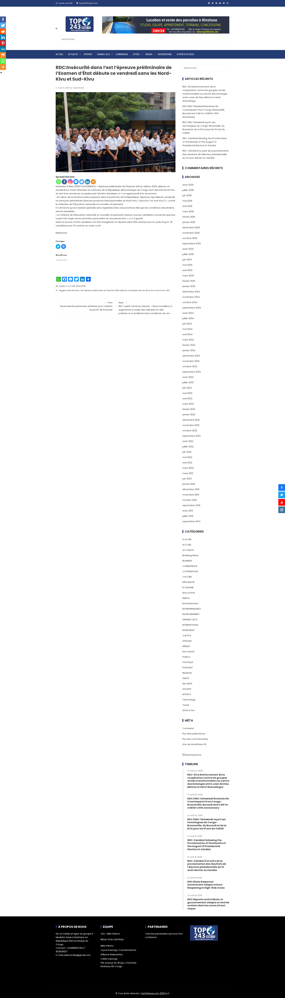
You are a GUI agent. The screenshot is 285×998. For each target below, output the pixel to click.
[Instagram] (70, 181)
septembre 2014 (191, 521)
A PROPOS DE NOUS (185, 54)
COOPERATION (190, 571)
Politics (186, 656)
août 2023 (187, 377)
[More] (93, 181)
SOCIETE (186, 688)
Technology (188, 699)
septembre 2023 (191, 371)
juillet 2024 (188, 318)
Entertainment (190, 603)
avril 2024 (187, 334)
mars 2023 (188, 403)
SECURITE (187, 683)
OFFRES (136, 54)
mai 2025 (187, 264)
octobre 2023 (189, 366)
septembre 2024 (191, 307)
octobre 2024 (189, 302)
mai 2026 (187, 200)
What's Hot (188, 710)
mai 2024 (187, 329)
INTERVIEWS (188, 630)
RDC (168, 290)
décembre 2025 (191, 227)
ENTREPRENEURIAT (191, 608)
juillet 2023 (188, 382)
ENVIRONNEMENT (191, 614)
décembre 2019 (190, 489)
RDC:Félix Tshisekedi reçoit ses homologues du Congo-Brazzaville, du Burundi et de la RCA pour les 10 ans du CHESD (206, 824)
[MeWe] (3, 49)
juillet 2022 (188, 446)
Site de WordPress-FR (194, 744)
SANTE (185, 678)
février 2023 (188, 409)
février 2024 (188, 345)
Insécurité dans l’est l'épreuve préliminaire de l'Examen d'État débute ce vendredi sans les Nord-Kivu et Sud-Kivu (116, 290)
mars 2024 (188, 339)
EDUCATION (81, 286)
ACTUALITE (73, 54)
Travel (185, 704)
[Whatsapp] (58, 181)
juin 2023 (187, 387)
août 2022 (187, 441)
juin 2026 (187, 195)
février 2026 (188, 216)
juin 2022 (186, 451)
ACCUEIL (59, 54)
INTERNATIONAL (165, 54)
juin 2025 (187, 259)
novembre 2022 (190, 425)
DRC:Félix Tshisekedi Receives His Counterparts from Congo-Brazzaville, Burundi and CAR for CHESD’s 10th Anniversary (208, 803)
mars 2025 (188, 275)
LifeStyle (187, 640)
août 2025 (188, 248)
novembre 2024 (191, 296)
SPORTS (186, 694)
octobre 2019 (189, 500)
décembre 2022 (191, 419)
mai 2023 (187, 393)
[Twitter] (81, 181)
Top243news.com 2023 (153, 993)
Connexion (188, 728)
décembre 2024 (191, 291)
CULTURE (187, 576)
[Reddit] (3, 31)
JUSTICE (186, 635)
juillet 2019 (187, 516)
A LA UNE (71, 286)
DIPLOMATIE (188, 582)
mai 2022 (187, 457)
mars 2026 (188, 211)
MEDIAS (148, 54)
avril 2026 (187, 206)
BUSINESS (187, 560)
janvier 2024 (188, 350)
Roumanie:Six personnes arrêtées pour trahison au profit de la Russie (86, 306)
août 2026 (187, 184)
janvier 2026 (188, 222)
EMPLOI (186, 598)
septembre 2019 (191, 505)
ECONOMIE (188, 587)
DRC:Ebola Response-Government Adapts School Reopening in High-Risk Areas (206, 885)
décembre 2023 (191, 355)
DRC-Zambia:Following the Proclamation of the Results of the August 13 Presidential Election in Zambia (204, 142)
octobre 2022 (189, 430)
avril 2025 (187, 270)
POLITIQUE (187, 662)
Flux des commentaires (195, 738)
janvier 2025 (188, 286)
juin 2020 (187, 478)
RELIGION (187, 672)
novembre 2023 (191, 361)
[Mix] (3, 55)
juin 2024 (187, 323)
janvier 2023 (188, 414)
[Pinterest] (3, 43)
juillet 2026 (188, 190)
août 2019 (187, 510)
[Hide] (1, 73)
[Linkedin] (87, 181)
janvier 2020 (188, 483)
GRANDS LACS (103, 54)
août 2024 (188, 313)
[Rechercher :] (144, 39)
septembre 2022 (191, 435)
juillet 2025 (188, 254)
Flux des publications (193, 733)
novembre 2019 (190, 494)
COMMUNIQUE (122, 54)
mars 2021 (187, 473)
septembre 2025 (191, 243)
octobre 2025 (189, 238)
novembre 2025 (191, 232)
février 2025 (188, 280)
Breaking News (190, 555)
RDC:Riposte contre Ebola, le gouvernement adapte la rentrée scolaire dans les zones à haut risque (208, 904)
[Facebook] (64, 181)
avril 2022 (187, 462)
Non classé (188, 651)
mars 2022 (188, 467)
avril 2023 (187, 398)
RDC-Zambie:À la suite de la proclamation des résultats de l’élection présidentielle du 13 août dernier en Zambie (205, 154)
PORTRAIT (88, 54)
